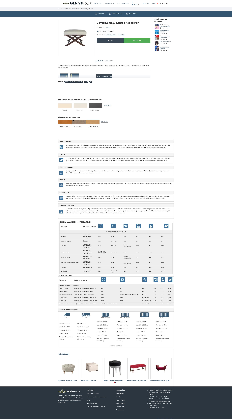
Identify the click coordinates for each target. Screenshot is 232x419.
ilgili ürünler (63, 354)
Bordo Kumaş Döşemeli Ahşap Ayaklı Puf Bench (138, 380)
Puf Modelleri (65, 9)
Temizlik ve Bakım (66, 205)
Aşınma (62, 154)
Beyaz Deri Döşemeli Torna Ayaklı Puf (68, 380)
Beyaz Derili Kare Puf (88, 380)
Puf (91, 81)
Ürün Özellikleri (65, 275)
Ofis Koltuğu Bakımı (165, 41)
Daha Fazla (107, 106)
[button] (114, 382)
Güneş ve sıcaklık (66, 167)
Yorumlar (109, 61)
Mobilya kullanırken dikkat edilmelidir (75, 222)
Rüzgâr (62, 180)
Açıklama (99, 61)
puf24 (86, 81)
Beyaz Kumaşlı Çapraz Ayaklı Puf (73, 81)
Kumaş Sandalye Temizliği (164, 47)
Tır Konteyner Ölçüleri (68, 310)
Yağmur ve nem (65, 141)
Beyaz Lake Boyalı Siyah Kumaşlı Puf (115, 380)
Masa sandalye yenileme (164, 31)
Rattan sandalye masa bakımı (164, 36)
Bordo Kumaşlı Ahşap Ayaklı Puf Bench (161, 380)
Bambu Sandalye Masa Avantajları (165, 25)
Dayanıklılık (64, 192)
